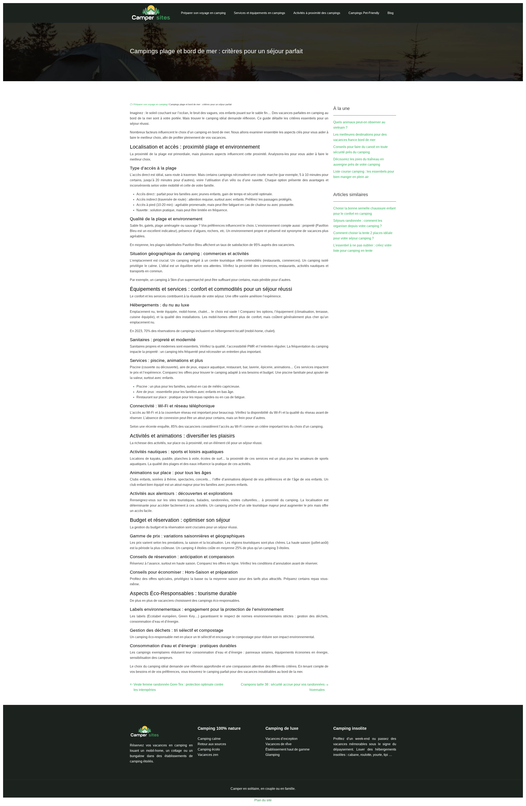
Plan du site (263, 800)
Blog (390, 13)
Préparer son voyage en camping (203, 13)
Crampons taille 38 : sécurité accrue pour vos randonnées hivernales (283, 687)
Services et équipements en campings (259, 13)
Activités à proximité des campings (316, 13)
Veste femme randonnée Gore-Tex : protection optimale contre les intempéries (178, 687)
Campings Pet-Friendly (363, 13)
